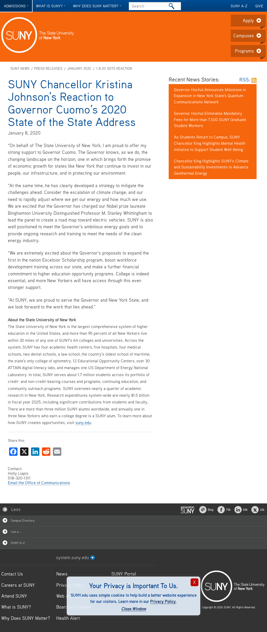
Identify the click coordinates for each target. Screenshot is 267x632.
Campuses (243, 35)
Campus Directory (22, 520)
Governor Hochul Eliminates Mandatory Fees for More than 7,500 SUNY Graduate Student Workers (210, 119)
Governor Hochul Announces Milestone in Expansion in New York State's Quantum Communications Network (210, 95)
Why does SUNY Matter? (95, 6)
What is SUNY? (49, 6)
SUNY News (19, 68)
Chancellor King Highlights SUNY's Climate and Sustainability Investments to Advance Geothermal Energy (211, 167)
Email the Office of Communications (39, 482)
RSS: (245, 80)
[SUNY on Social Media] (187, 509)
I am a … (15, 532)
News (62, 574)
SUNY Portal (123, 574)
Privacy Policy (163, 601)
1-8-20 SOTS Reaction (114, 68)
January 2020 (79, 68)
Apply (248, 20)
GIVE (259, 6)
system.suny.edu (73, 557)
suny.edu (83, 422)
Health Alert (68, 618)
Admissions (15, 6)
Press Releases (48, 68)
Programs (244, 51)
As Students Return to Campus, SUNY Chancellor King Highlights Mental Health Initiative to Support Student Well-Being (209, 143)
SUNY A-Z (238, 6)
